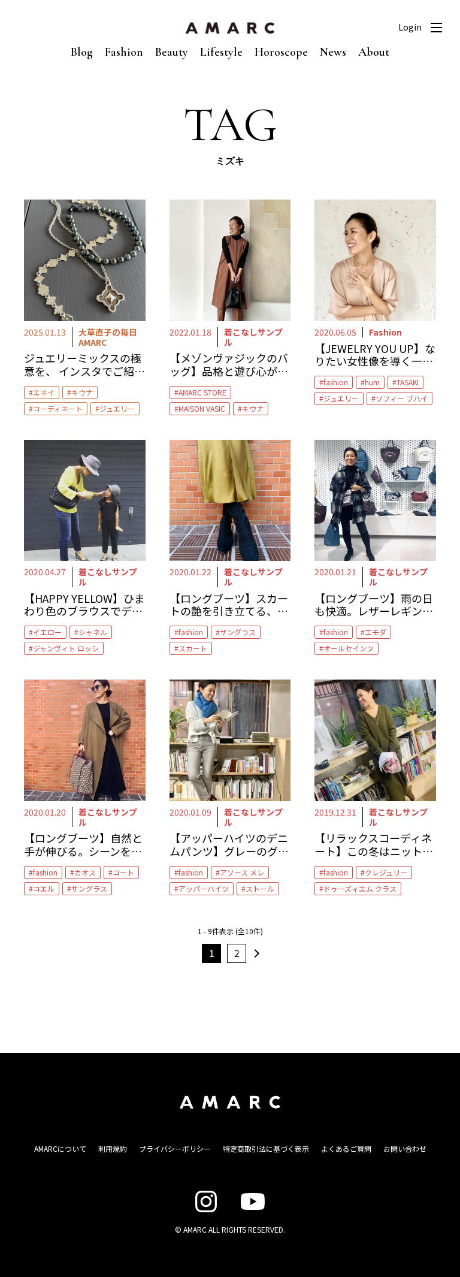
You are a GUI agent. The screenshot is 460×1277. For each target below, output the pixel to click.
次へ (255, 953)
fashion (335, 382)
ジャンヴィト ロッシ (66, 648)
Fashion (124, 52)
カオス (85, 872)
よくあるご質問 (346, 1148)
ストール (260, 888)
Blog (82, 52)
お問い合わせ (404, 1148)
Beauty (171, 52)
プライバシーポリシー (175, 1148)
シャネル (92, 632)
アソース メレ (242, 872)
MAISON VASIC (201, 408)
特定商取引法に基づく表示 (266, 1148)
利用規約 (112, 1148)
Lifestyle (221, 52)
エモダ (375, 632)
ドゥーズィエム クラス (360, 888)
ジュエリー (117, 408)
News (333, 52)
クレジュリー (386, 872)
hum (372, 382)
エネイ (44, 392)
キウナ (82, 392)
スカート (192, 648)
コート (123, 872)
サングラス (238, 632)
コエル (44, 888)
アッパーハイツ (203, 888)
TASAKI (408, 382)
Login (410, 27)
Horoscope (281, 52)
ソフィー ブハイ (402, 398)
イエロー (47, 632)
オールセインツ (348, 648)
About (373, 52)
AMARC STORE (202, 392)
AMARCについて (60, 1148)
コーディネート (58, 408)
